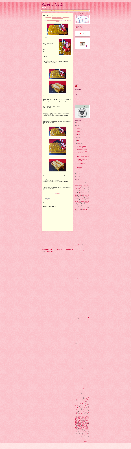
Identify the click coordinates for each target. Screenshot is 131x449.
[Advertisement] (57, 240)
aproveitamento (84, 192)
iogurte (76, 315)
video (88, 432)
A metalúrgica (80, 181)
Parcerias (65, 10)
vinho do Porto (87, 435)
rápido (76, 401)
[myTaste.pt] (85, 441)
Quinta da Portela (86, 398)
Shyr (88, 413)
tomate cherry (79, 425)
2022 (77, 122)
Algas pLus (82, 188)
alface (83, 187)
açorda (85, 184)
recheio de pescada (83, 401)
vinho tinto (83, 436)
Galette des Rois (79, 167)
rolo (81, 404)
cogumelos (82, 250)
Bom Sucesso (84, 221)
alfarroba (87, 187)
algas (79, 188)
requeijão (79, 403)
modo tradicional (78, 348)
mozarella (76, 359)
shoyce (86, 413)
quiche (88, 397)
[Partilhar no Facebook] (48, 198)
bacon (82, 202)
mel (88, 342)
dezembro (78, 128)
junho (78, 137)
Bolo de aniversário (80, 147)
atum (87, 198)
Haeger (77, 311)
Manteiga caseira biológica (81, 163)
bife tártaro (83, 209)
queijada (80, 395)
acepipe (86, 183)
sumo (80, 420)
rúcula (87, 404)
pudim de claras (84, 393)
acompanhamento (78, 184)
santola (87, 408)
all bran (87, 189)
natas (78, 361)
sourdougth (86, 419)
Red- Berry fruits (82, 402)
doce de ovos (59, 199)
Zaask (84, 437)
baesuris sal (87, 202)
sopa (79, 417)
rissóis (87, 403)
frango (86, 301)
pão (76, 370)
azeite (87, 199)
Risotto (83, 403)
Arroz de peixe (77, 197)
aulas (76, 199)
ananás (76, 192)
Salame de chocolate (85, 406)
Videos (81, 433)
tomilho (83, 425)
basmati (76, 204)
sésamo (84, 412)
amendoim (83, 191)
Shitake (77, 413)
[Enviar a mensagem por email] (45, 198)
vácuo (85, 430)
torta (88, 425)
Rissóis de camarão (77, 404)
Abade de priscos (77, 182)
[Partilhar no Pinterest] (49, 198)
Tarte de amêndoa (84, 421)
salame (81, 406)
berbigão (87, 207)
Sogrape (87, 416)
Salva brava (83, 408)
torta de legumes (82, 427)
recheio (79, 401)
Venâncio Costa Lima (83, 432)
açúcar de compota (86, 185)
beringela (76, 208)
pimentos (86, 387)
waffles (87, 436)
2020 (77, 125)
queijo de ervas (86, 396)
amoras (87, 191)
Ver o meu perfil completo (79, 29)
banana (86, 203)
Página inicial (46, 10)
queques (81, 397)
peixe (76, 382)
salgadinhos (76, 407)
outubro (78, 131)
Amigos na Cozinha (52, 4)
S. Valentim (82, 405)
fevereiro (78, 143)
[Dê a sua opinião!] (46, 198)
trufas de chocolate (85, 429)
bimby (87, 209)
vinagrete (79, 435)
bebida (77, 206)
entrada (76, 278)
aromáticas (76, 193)
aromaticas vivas (84, 193)
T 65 (82, 420)
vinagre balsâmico (77, 434)
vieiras (84, 433)
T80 (84, 420)
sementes (76, 411)
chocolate (80, 244)
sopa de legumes (84, 417)
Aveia (78, 199)
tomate (88, 424)
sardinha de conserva (78, 409)
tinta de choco (77, 424)
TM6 (80, 424)
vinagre (87, 433)
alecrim (76, 187)
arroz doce (87, 197)
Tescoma (86, 423)
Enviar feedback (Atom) (49, 251)
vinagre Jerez (83, 434)
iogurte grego (81, 315)
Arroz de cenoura (84, 195)
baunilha (80, 205)
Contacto (59, 10)
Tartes (80, 422)
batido (77, 205)
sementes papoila (80, 412)
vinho (82, 435)
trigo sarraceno (86, 428)
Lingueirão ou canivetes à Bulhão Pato (83, 156)
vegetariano (77, 432)
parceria (85, 376)
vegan (80, 431)
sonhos (76, 417)
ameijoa (85, 190)
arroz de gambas (86, 196)
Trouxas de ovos (80, 429)
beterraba (80, 208)
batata (79, 204)
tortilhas (87, 427)
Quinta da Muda (81, 398)
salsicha (80, 408)
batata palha (87, 204)
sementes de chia (81, 411)
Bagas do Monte (79, 203)
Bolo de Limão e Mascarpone (81, 146)
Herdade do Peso (85, 312)
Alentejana (80, 187)
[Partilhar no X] (47, 198)
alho (79, 189)
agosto (78, 134)
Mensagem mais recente (47, 249)
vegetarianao (85, 431)
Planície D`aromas (83, 388)
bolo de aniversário (54, 199)
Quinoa (77, 398)
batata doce (83, 204)
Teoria (83, 423)
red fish (88, 401)
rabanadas (86, 400)
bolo (50, 199)
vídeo (77, 433)
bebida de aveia (81, 206)
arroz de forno (81, 196)
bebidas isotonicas (78, 207)
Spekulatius (76, 420)
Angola (80, 192)
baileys (83, 203)
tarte (79, 421)
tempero (83, 422)
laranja (80, 319)
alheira (86, 188)
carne (88, 232)
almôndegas (76, 190)
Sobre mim (81, 10)
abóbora (83, 182)
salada (77, 406)
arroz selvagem (81, 198)
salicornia (81, 407)
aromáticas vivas (78, 194)
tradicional (80, 428)
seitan (86, 409)
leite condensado (78, 321)
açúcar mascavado (78, 186)
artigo (85, 198)
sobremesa (86, 414)
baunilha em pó (83, 205)
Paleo (82, 368)
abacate (87, 181)
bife (75, 209)
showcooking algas (81, 413)
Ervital (79, 281)
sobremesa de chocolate (81, 416)
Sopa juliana (84, 418)
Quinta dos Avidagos (86, 399)
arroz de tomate (82, 197)
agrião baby (84, 186)
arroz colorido (79, 195)
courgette (80, 256)
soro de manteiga (82, 419)
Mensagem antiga (69, 249)
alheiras (76, 189)
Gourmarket (82, 308)
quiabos (85, 397)
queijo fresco (77, 397)
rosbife (84, 404)
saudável (83, 409)
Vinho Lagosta (78, 436)
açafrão (81, 183)
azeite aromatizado (78, 200)
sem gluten (86, 410)
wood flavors (80, 437)
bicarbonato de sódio (85, 208)
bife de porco (79, 209)
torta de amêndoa (79, 426)
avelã (81, 199)
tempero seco (79, 423)
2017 (77, 173)
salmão (84, 407)
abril (78, 140)
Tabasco (87, 420)
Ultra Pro (81, 430)
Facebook (53, 10)
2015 (77, 176)
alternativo (81, 190)
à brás (76, 181)
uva (83, 430)
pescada (83, 385)
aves (84, 199)
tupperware (76, 430)
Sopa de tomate (80, 418)
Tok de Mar (83, 424)
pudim (80, 393)
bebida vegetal (87, 206)
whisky (76, 437)
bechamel (83, 207)
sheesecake (87, 412)
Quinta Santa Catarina (80, 400)
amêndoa (47, 199)
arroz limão (76, 198)
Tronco (76, 429)
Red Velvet (77, 402)
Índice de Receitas (72, 10)
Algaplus (76, 188)
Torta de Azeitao (84, 426)
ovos (77, 367)
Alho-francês (83, 189)
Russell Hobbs (77, 405)
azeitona (86, 200)
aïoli (87, 186)
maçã (78, 329)
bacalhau (76, 201)
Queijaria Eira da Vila (86, 395)
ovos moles (85, 367)
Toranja (86, 425)
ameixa (88, 190)
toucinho (76, 428)
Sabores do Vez (87, 405)
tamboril (76, 421)
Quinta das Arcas (78, 399)
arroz (84, 194)
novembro (79, 129)
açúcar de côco (81, 185)
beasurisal (87, 205)
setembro (78, 132)
